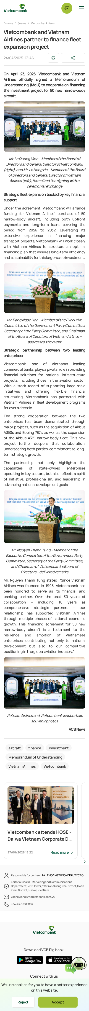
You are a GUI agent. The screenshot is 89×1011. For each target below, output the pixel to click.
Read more (60, 852)
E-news (8, 23)
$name (22, 23)
